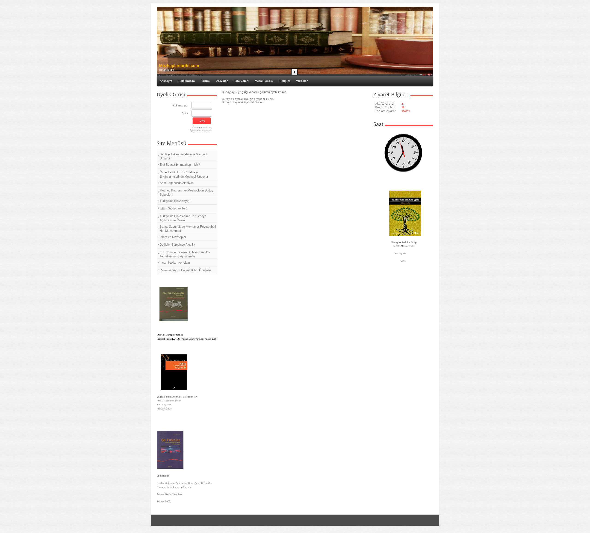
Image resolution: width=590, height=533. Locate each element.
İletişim (285, 81)
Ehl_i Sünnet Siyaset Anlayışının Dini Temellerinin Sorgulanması (185, 254)
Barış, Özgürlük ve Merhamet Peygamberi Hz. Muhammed (188, 229)
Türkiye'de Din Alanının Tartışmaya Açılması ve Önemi (183, 218)
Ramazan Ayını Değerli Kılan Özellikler (186, 270)
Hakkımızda (186, 81)
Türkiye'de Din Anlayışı (175, 201)
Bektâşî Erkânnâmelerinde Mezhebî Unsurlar (183, 156)
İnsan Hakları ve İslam (175, 262)
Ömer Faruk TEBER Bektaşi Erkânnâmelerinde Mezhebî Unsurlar (184, 174)
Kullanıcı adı (180, 105)
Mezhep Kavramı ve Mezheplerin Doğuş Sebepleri (186, 192)
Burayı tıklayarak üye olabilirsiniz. (243, 102)
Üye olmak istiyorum (200, 130)
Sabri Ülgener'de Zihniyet (176, 183)
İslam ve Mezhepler (173, 237)
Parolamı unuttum (202, 127)
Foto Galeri (241, 81)
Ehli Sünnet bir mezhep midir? (180, 164)
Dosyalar (222, 81)
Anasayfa (166, 81)
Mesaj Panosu (264, 81)
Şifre (185, 113)
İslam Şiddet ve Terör (174, 208)
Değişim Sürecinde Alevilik (177, 244)
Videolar (302, 81)
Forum (205, 81)
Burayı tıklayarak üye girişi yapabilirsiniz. (248, 99)
